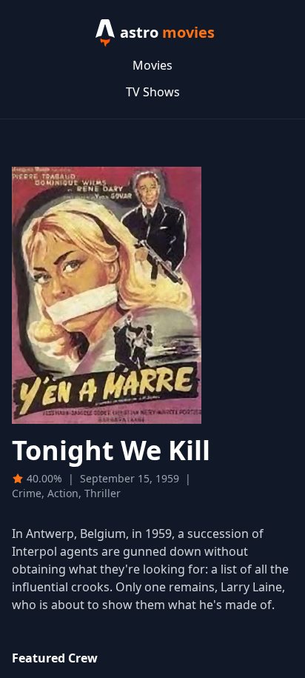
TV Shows (153, 92)
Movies (152, 65)
